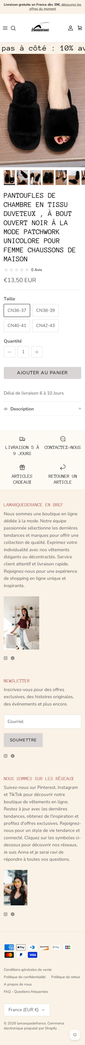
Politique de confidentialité (25, 977)
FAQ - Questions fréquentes (26, 991)
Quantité (13, 341)
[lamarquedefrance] (42, 28)
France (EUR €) (23, 1010)
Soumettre (23, 740)
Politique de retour (65, 977)
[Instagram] (5, 658)
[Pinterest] (12, 658)
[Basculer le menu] (5, 28)
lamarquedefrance (31, 1023)
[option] (42, 110)
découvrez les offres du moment (55, 6)
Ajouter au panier (42, 373)
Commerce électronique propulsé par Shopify (34, 1026)
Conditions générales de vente (28, 969)
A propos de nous (18, 984)
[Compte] (69, 28)
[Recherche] (15, 28)
